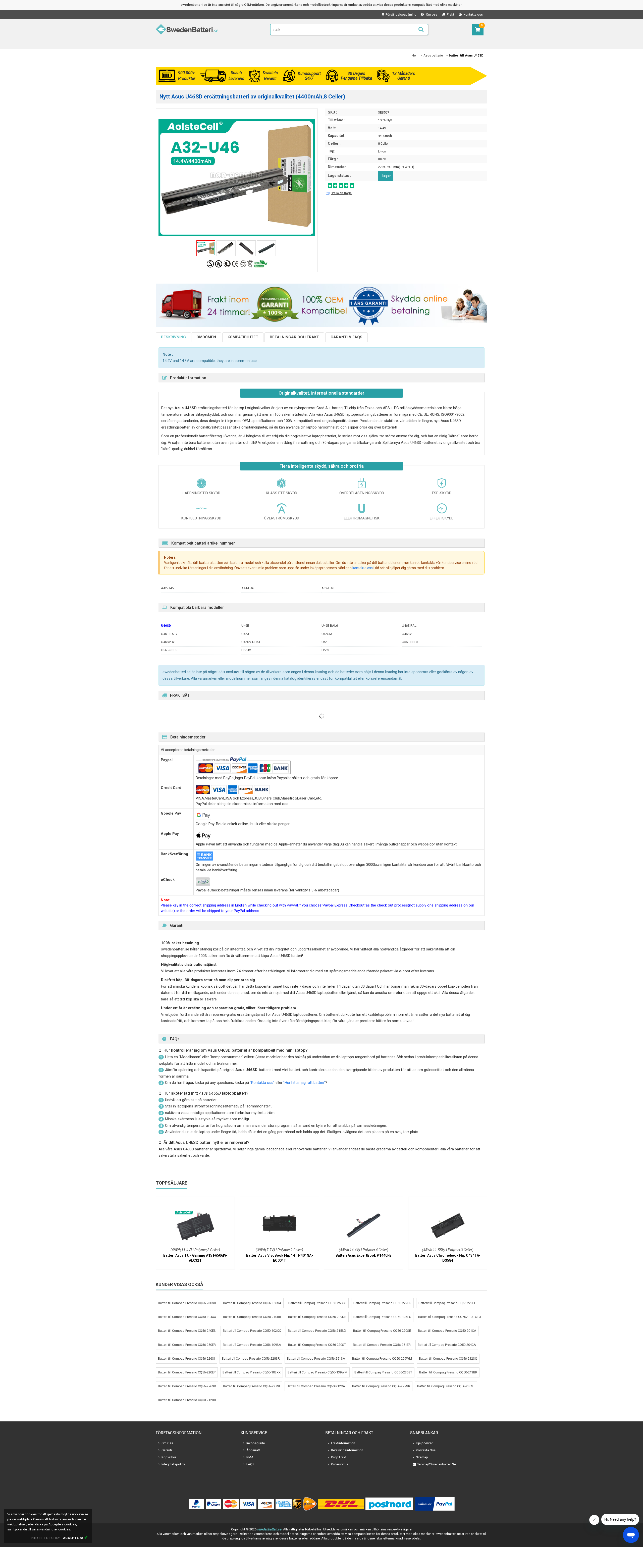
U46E (245, 625)
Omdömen (206, 337)
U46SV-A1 (168, 642)
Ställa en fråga (341, 193)
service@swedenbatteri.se (436, 1464)
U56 (324, 642)
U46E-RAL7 (169, 634)
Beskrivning (173, 337)
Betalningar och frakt (294, 337)
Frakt (450, 14)
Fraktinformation (343, 1443)
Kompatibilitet (243, 337)
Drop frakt (338, 1457)
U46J (245, 634)
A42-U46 (167, 588)
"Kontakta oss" (262, 1082)
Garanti (167, 1450)
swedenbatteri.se (269, 1529)
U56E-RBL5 (169, 650)
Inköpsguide (255, 1443)
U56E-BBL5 (410, 642)
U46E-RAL (409, 625)
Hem (415, 55)
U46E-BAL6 (330, 625)
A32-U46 (328, 588)
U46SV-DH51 (250, 642)
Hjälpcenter (424, 1443)
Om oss (431, 14)
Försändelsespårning (401, 14)
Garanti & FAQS (346, 337)
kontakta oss (473, 14)
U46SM (327, 634)
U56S (325, 650)
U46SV (407, 634)
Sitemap (422, 1457)
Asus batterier (433, 55)
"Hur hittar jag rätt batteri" (304, 1082)
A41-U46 (247, 588)
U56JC (246, 650)
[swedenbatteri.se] (187, 30)
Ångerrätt (253, 1450)
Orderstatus (339, 1464)
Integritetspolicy (173, 1464)
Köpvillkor (169, 1457)
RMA (249, 1457)
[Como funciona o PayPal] (434, 1504)
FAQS (250, 1464)
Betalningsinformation (347, 1450)
